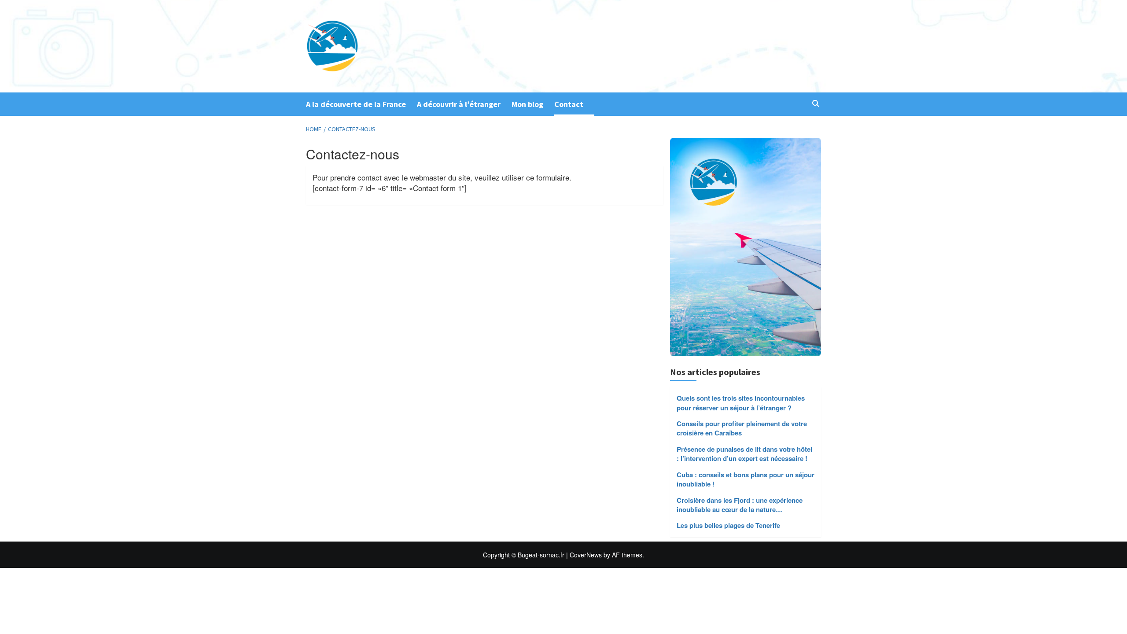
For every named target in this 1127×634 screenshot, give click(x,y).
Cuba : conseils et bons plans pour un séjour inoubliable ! (745, 479)
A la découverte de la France (356, 104)
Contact (568, 104)
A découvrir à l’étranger (459, 104)
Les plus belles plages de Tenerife (728, 525)
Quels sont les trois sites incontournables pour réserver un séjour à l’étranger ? (741, 403)
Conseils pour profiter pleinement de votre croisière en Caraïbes (742, 428)
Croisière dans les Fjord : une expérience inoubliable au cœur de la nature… (740, 505)
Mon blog (527, 104)
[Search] (815, 103)
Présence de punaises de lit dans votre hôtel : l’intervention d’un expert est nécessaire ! (744, 454)
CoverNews (586, 554)
